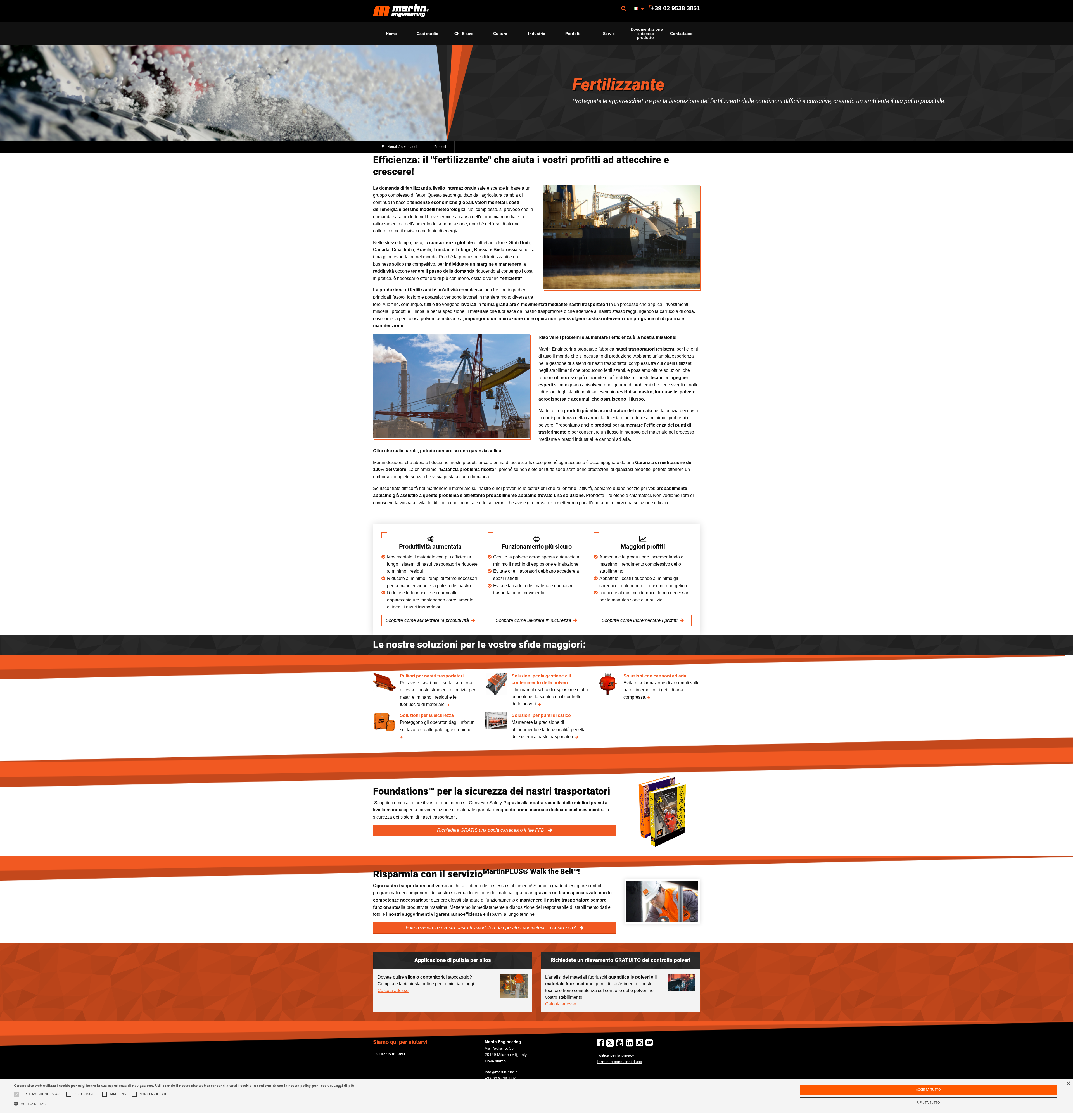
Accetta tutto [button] (928, 1089)
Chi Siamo (464, 33)
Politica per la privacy (615, 1055)
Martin (401, 11)
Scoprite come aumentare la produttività (427, 620)
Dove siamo (495, 1061)
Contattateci (682, 33)
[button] (184, 1103)
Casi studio (427, 33)
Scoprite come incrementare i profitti (640, 620)
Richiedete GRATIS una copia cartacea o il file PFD (491, 830)
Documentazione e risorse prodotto (647, 33)
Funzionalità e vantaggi (399, 147)
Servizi (609, 33)
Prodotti (573, 33)
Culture (500, 33)
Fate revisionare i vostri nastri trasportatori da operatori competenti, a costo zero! (491, 927)
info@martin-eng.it (501, 1072)
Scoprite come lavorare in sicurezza (533, 620)
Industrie (536, 33)
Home (391, 33)
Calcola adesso (393, 990)
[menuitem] (401, 11)
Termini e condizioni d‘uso (619, 1061)
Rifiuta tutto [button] (928, 1102)
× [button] (1068, 1083)
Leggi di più (344, 1085)
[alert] (536, 1096)
